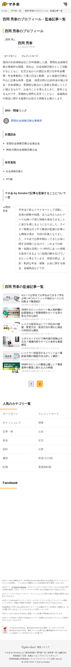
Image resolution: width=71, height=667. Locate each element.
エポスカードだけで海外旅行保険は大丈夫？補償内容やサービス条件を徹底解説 (41, 341)
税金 (5, 440)
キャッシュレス (12, 422)
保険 (40, 422)
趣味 (5, 458)
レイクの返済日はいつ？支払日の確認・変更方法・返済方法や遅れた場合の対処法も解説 (41, 327)
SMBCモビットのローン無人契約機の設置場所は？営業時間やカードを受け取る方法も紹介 (41, 312)
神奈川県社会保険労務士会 (21, 149)
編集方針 (63, 652)
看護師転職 (44, 467)
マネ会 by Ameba (19, 587)
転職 (5, 467)
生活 (40, 440)
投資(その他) (45, 458)
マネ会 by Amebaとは (14, 652)
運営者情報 (30, 652)
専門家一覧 (16, 10)
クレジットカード (49, 305)
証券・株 (8, 431)
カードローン (47, 319)
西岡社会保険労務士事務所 (26, 120)
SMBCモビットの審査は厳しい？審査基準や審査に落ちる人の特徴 (41, 366)
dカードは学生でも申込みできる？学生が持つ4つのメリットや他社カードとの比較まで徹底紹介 (42, 298)
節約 (5, 449)
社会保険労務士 (14, 171)
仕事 (40, 449)
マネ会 (4, 10)
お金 (40, 431)
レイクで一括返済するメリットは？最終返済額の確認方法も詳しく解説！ (41, 354)
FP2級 (9, 179)
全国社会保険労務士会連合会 (23, 143)
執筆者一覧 (52, 652)
